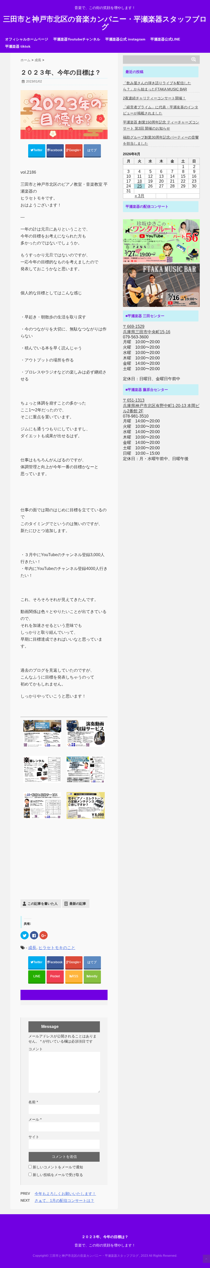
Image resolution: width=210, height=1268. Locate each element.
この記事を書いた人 (43, 904)
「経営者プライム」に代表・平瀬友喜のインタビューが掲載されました (160, 110)
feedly (93, 976)
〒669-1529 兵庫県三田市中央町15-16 (146, 329)
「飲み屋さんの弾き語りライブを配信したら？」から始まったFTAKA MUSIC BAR (157, 86)
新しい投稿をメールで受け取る (58, 1175)
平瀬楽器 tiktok (17, 46)
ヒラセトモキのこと (56, 947)
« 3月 (139, 196)
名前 (33, 1102)
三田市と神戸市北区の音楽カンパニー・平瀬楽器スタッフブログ (105, 23)
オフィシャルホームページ (26, 39)
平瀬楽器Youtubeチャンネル (76, 39)
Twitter (38, 150)
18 (139, 181)
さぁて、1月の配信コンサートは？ (64, 1200)
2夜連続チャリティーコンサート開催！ (154, 98)
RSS (75, 976)
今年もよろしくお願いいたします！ (65, 1193)
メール (34, 1119)
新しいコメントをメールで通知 (58, 1167)
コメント (35, 1049)
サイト (33, 1137)
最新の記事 (77, 904)
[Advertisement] (64, 860)
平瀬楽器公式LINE (165, 39)
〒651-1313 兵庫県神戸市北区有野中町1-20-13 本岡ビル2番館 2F (161, 405)
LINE (36, 976)
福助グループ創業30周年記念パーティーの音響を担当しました (161, 140)
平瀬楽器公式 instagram (125, 39)
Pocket (55, 976)
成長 (32, 947)
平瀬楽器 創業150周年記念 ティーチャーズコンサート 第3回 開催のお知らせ (161, 125)
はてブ (92, 150)
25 (139, 186)
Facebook (56, 150)
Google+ (75, 150)
